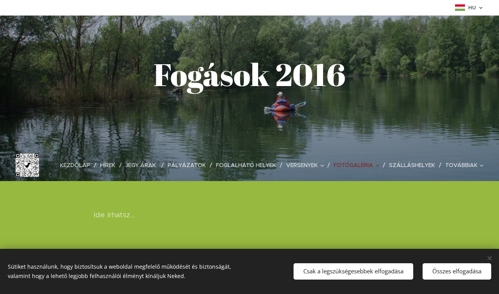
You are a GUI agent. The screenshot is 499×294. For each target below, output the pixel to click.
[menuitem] (77, 165)
